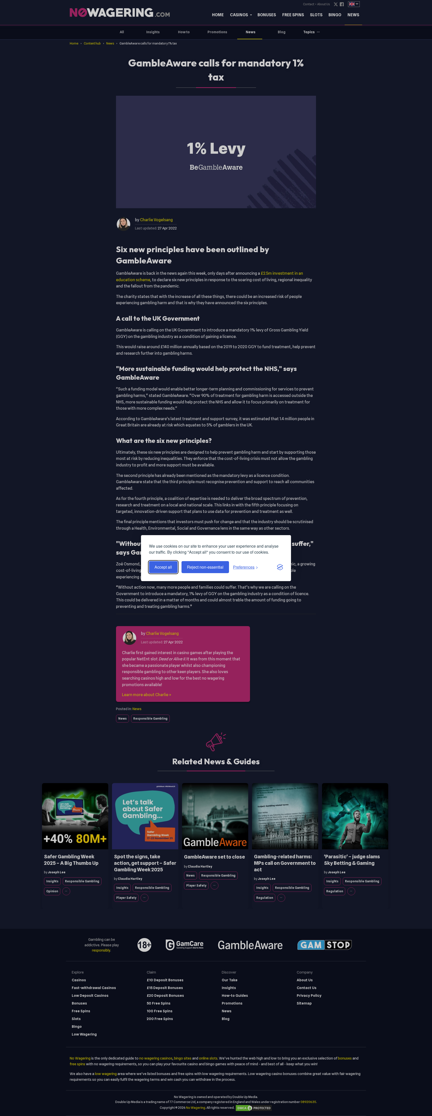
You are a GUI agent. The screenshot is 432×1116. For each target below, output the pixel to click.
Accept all (163, 567)
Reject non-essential (205, 567)
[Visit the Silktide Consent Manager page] (280, 567)
